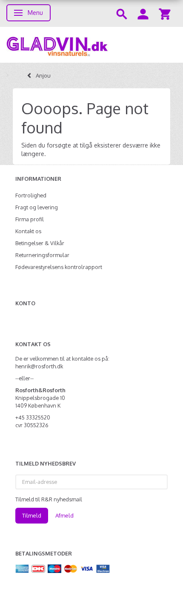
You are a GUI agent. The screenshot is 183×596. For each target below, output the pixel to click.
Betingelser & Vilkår (39, 243)
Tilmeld (31, 515)
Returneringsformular (42, 255)
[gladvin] (91, 45)
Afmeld (64, 515)
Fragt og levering (36, 207)
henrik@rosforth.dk (39, 366)
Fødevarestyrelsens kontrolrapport (58, 266)
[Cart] (165, 13)
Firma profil (29, 219)
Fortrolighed (30, 195)
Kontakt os (28, 231)
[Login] (143, 13)
